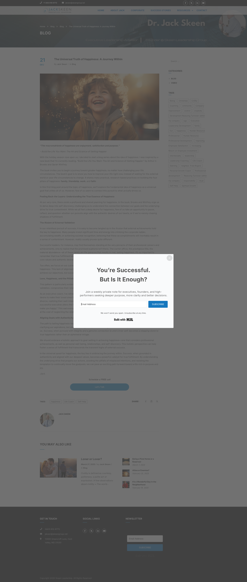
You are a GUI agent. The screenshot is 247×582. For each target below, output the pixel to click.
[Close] (169, 258)
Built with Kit (123, 319)
